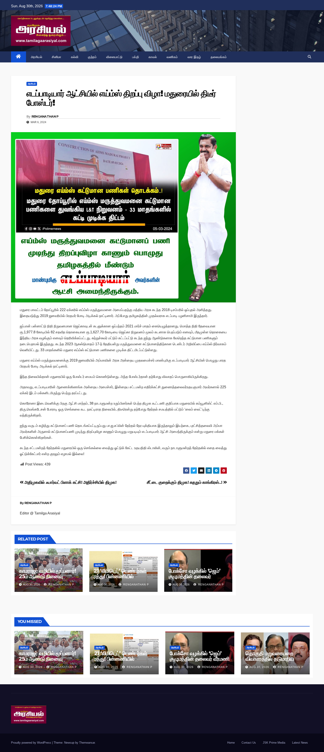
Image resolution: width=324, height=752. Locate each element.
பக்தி (135, 57)
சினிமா (56, 57)
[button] (309, 57)
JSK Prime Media (274, 742)
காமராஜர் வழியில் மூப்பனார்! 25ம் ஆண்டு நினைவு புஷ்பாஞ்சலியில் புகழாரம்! (47, 576)
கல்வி (74, 57)
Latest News (300, 742)
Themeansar (87, 742)
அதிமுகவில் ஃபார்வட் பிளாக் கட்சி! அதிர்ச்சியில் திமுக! (70, 482)
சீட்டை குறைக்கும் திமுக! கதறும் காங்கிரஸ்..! (185, 482)
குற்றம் (92, 57)
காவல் (153, 57)
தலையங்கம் (219, 57)
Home (231, 742)
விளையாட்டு (114, 57)
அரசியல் (36, 57)
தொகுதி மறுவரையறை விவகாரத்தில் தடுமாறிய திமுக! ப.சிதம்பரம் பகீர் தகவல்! (269, 661)
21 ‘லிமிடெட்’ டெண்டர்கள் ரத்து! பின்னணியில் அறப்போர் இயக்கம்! (120, 576)
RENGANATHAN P (45, 116)
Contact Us (249, 742)
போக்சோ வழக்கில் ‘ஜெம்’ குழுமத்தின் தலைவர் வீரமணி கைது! (194, 576)
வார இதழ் (194, 57)
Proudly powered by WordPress (31, 742)
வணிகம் (172, 57)
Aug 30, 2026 (33, 667)
